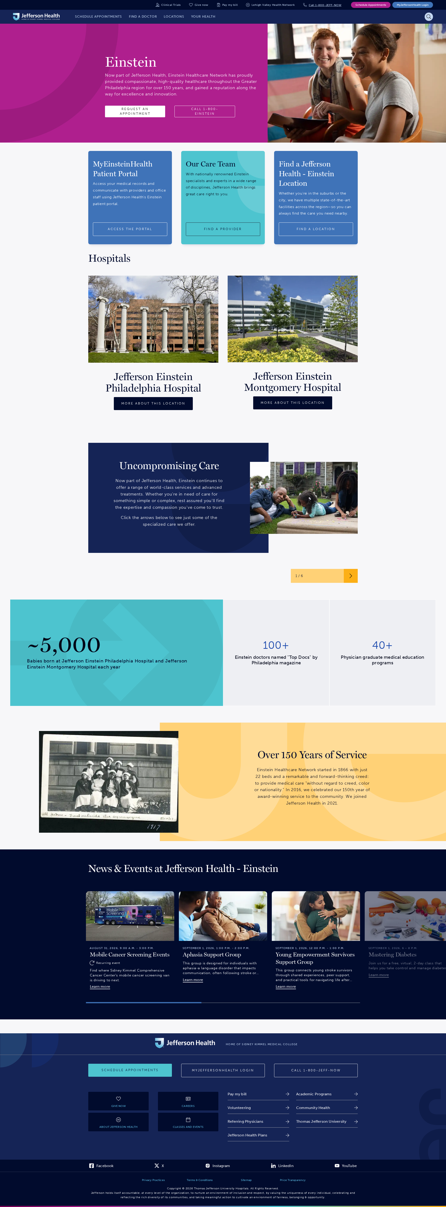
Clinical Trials (171, 5)
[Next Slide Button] (351, 576)
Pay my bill (230, 5)
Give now (201, 5)
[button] (143, 1002)
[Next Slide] (366, 939)
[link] (258, 1094)
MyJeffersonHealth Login (413, 5)
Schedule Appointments (370, 5)
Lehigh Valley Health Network (273, 5)
